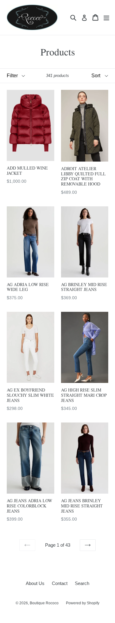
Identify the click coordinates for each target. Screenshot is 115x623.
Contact (59, 583)
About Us (35, 583)
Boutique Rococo (44, 603)
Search (82, 583)
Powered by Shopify (82, 603)
